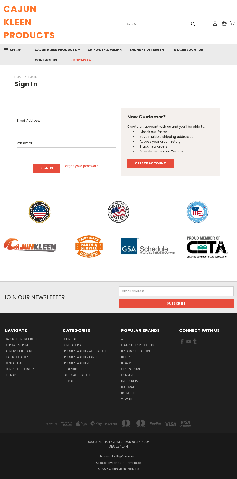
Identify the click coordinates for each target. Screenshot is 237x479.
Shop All (69, 381)
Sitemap (10, 375)
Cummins (127, 375)
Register (27, 369)
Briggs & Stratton (135, 351)
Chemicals (70, 339)
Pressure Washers (76, 363)
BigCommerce (126, 456)
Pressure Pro (130, 381)
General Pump (130, 369)
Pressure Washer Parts (80, 357)
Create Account (150, 163)
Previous (230, 464)
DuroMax (127, 387)
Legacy (126, 363)
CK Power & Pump (104, 49)
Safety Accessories (78, 375)
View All (127, 399)
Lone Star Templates (126, 463)
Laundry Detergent (148, 49)
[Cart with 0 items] (232, 23)
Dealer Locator (188, 49)
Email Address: (28, 120)
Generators (72, 345)
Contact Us (46, 60)
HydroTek (128, 393)
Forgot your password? (82, 166)
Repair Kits (70, 369)
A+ (123, 339)
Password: (25, 143)
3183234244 (80, 60)
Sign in (10, 369)
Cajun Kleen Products (56, 49)
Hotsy (125, 357)
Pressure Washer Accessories (86, 351)
